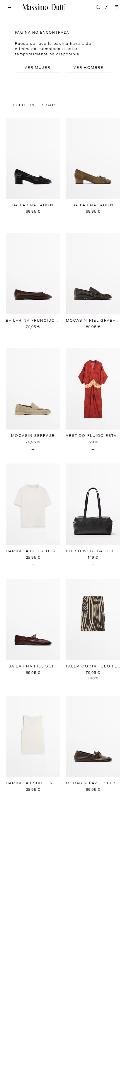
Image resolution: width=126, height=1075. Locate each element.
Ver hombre (89, 68)
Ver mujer (38, 68)
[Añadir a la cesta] (33, 218)
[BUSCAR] (97, 7)
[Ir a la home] (44, 7)
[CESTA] (116, 7)
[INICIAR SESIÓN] (107, 7)
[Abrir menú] (9, 7)
